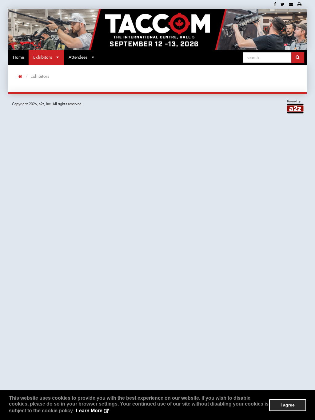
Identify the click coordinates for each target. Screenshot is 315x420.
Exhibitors (44, 57)
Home (18, 57)
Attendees (80, 57)
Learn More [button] (89, 410)
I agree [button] (288, 404)
